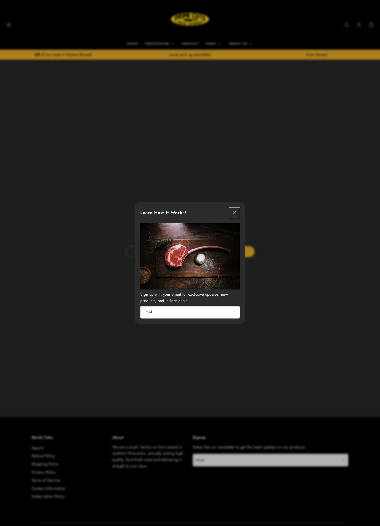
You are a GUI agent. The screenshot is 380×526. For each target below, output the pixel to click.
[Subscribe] (235, 312)
